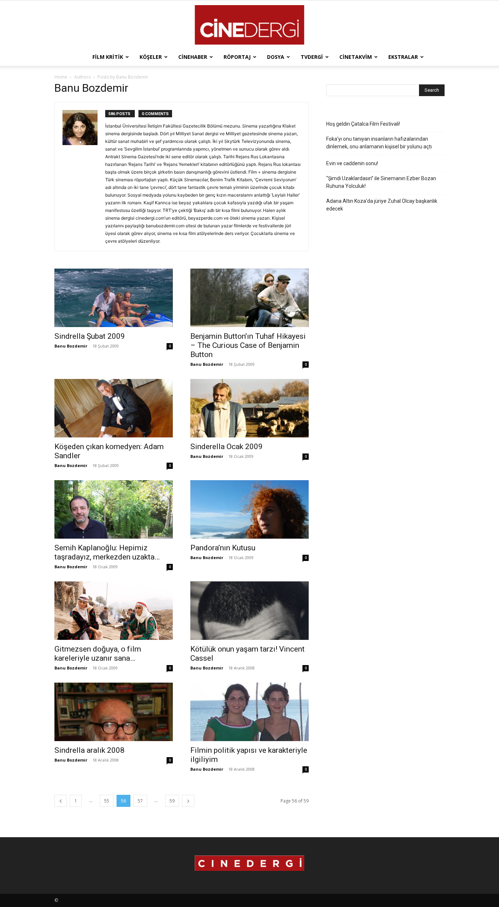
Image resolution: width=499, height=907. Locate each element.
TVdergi (312, 56)
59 (172, 801)
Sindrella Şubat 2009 (89, 336)
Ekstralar (403, 56)
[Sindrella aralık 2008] (113, 712)
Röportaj (237, 56)
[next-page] (188, 801)
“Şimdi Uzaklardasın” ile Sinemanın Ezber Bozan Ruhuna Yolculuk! (381, 182)
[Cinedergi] (249, 25)
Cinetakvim (355, 56)
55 (106, 801)
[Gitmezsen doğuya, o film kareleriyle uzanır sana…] (113, 610)
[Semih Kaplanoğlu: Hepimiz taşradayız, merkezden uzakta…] (113, 509)
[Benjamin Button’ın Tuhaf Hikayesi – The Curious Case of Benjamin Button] (249, 298)
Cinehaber (192, 56)
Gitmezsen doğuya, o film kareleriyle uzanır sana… (97, 654)
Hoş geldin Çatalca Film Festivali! (363, 124)
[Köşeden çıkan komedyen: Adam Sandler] (113, 408)
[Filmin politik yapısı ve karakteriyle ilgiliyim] (249, 712)
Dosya (275, 56)
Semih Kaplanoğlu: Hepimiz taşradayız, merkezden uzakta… (107, 552)
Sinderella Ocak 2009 (226, 446)
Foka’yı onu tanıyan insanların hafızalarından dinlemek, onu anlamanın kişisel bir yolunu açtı (379, 142)
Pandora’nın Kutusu (222, 547)
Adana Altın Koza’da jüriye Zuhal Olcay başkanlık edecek (381, 205)
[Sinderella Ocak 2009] (249, 408)
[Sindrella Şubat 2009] (113, 298)
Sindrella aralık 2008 (89, 750)
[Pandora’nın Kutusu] (249, 509)
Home (60, 77)
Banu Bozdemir (70, 346)
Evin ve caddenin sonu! (352, 163)
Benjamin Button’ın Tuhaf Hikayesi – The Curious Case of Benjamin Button (248, 345)
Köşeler (151, 56)
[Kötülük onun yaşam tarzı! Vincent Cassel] (249, 610)
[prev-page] (60, 801)
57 (140, 801)
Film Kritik (107, 56)
